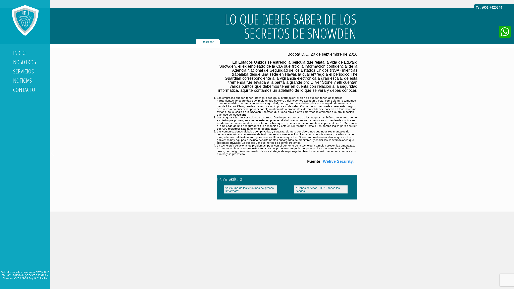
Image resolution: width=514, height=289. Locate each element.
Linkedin (16, 265)
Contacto (24, 89)
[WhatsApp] (505, 32)
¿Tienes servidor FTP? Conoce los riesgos (318, 189)
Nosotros (24, 62)
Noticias (22, 80)
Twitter (23, 265)
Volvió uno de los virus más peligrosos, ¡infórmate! (249, 189)
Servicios (23, 71)
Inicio (19, 53)
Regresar (208, 41)
